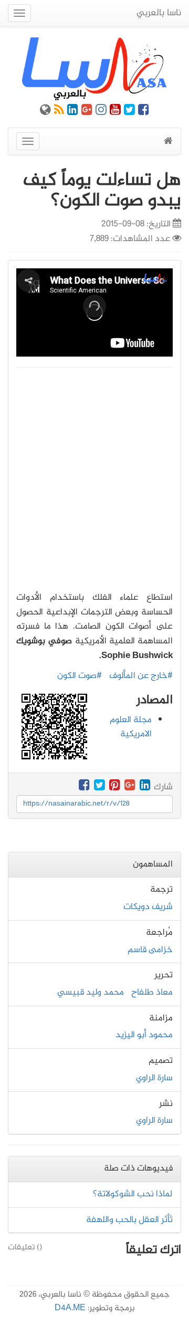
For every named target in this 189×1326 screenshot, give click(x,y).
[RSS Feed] (59, 112)
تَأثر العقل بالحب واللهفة (129, 1220)
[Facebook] (143, 112)
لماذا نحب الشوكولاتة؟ (133, 1194)
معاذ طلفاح (152, 992)
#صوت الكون (79, 676)
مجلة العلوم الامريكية (131, 727)
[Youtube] (115, 112)
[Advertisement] (94, 476)
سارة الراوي (154, 1078)
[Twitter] (129, 112)
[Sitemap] (45, 112)
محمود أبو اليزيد (144, 1035)
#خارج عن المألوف (141, 676)
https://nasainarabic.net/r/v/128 (76, 804)
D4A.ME (70, 1308)
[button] (94, 306)
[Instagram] (101, 112)
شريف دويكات (148, 907)
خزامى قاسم (150, 950)
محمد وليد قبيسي (90, 992)
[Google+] (86, 112)
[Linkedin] (72, 112)
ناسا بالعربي (158, 13)
